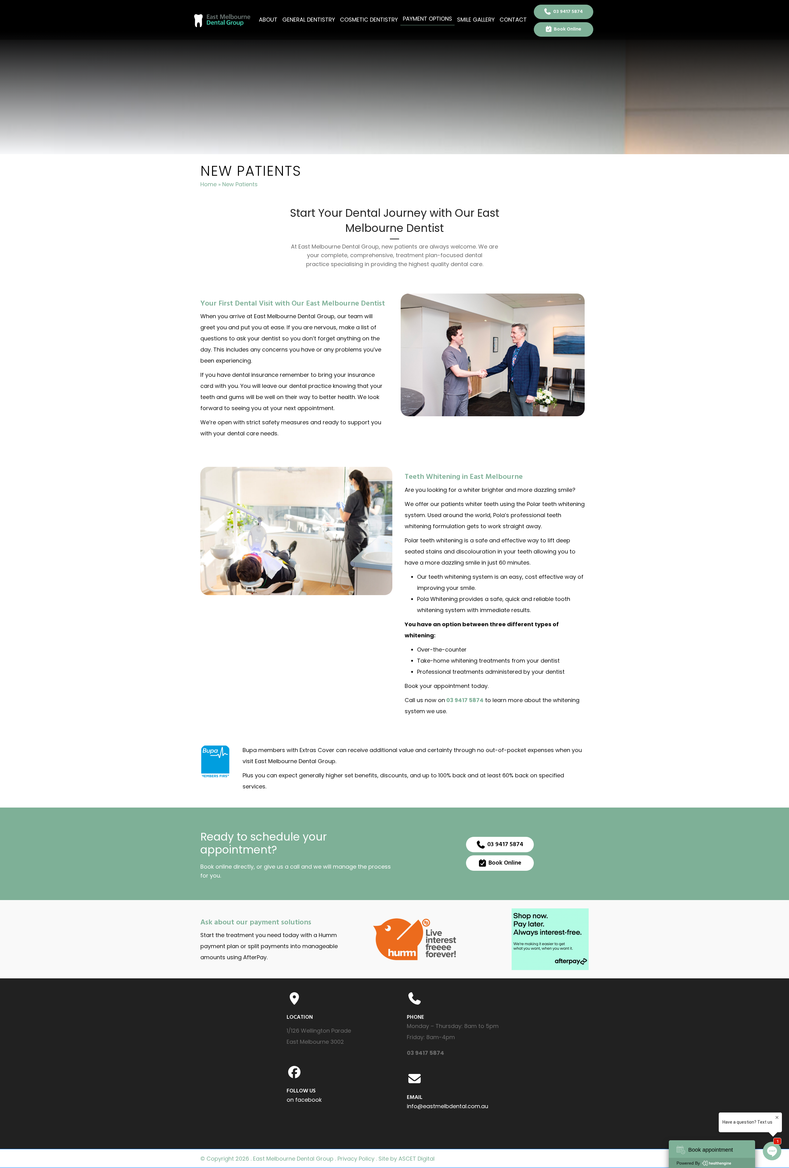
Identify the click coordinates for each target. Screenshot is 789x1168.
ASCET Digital (417, 1158)
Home (208, 184)
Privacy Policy (355, 1158)
